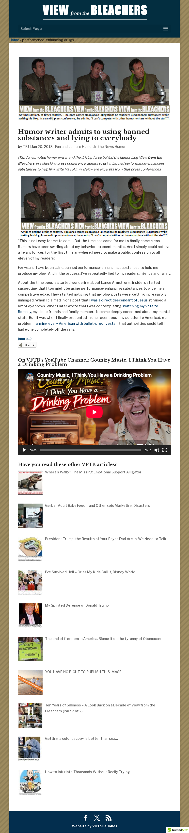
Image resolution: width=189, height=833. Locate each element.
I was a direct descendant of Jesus (118, 300)
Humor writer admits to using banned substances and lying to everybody (83, 135)
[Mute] (156, 450)
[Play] (24, 450)
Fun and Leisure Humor (74, 146)
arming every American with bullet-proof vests (75, 323)
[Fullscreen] (164, 450)
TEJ (26, 146)
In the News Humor (110, 146)
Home (14, 40)
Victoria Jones (104, 826)
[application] (94, 412)
